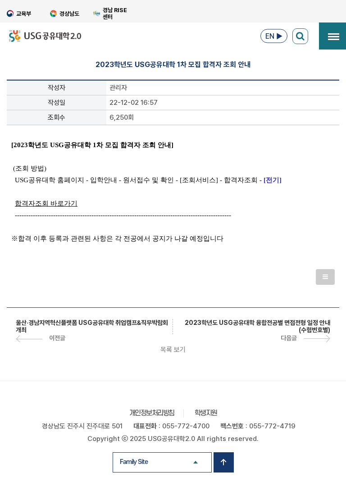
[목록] (325, 277)
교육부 (23, 13)
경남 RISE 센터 (115, 13)
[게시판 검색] (300, 36)
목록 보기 (173, 350)
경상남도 (69, 13)
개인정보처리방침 (151, 413)
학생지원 (206, 413)
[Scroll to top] (224, 462)
